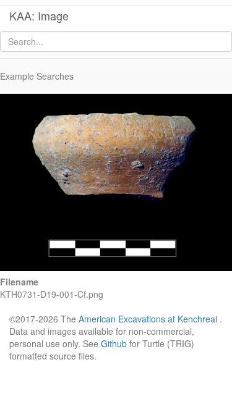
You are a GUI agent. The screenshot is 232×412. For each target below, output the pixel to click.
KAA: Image (39, 15)
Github (114, 343)
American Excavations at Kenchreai (148, 319)
